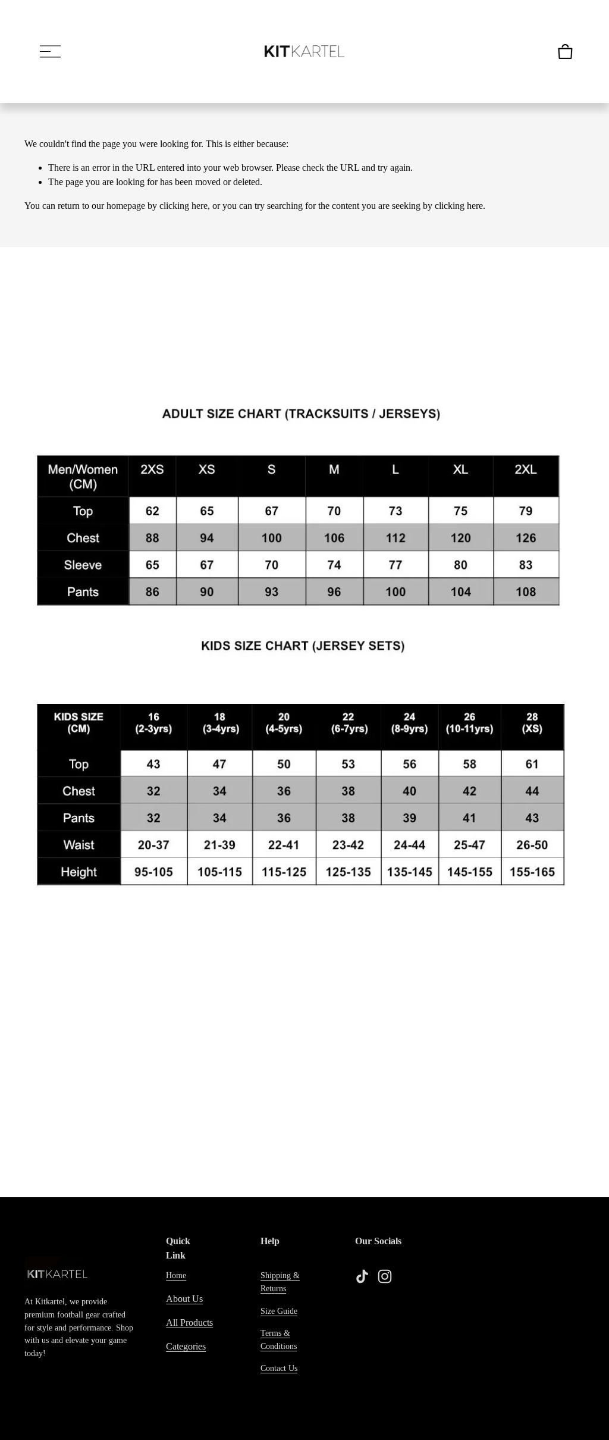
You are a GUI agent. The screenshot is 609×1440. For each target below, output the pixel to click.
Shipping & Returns (280, 1281)
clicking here (183, 206)
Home (176, 1275)
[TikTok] (362, 1276)
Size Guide (278, 1311)
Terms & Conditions (278, 1339)
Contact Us (278, 1368)
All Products (189, 1322)
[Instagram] (385, 1276)
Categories (186, 1346)
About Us (184, 1299)
